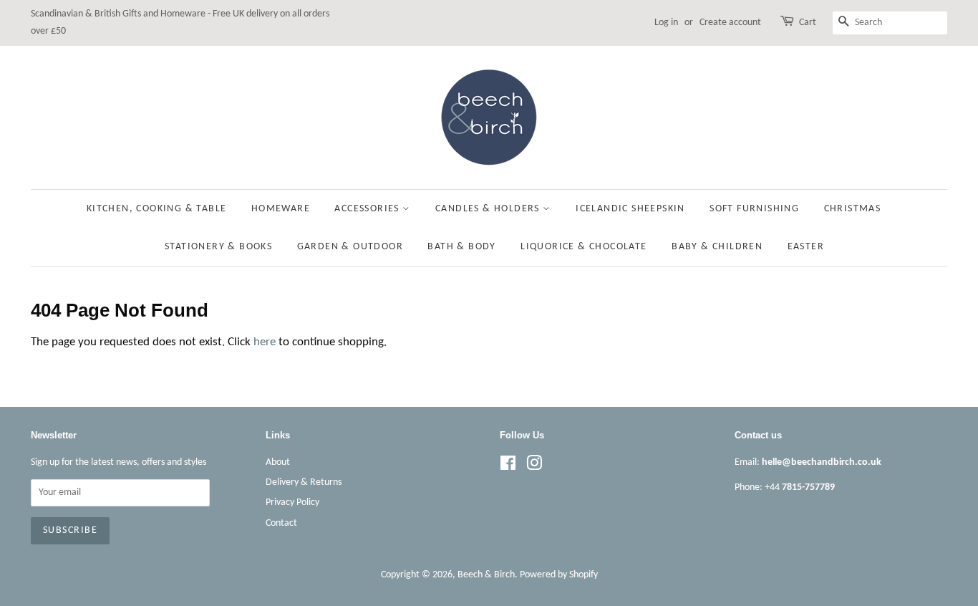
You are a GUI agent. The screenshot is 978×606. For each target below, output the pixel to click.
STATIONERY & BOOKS (218, 246)
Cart (807, 22)
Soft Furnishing (754, 208)
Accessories (368, 208)
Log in (666, 22)
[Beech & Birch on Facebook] (508, 466)
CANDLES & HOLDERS (489, 208)
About (278, 462)
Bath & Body (461, 246)
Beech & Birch (486, 574)
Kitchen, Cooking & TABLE (157, 208)
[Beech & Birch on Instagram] (534, 466)
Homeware (280, 208)
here (264, 342)
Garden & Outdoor (350, 246)
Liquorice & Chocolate (584, 246)
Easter (806, 246)
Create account (730, 22)
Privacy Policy (292, 502)
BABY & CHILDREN (717, 246)
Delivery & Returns (304, 482)
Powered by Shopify (559, 574)
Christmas (852, 208)
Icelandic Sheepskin (630, 208)
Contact (281, 523)
